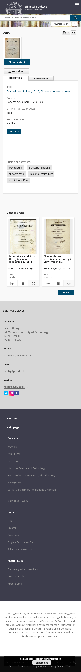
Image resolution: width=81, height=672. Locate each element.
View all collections (18, 500)
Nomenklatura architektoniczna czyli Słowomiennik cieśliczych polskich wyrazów (57, 259)
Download (18, 71)
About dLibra (15, 583)
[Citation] (73, 32)
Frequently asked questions (23, 569)
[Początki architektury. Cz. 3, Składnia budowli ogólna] (12, 48)
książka (11, 123)
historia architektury (41, 174)
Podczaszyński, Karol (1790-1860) (25, 102)
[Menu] (76, 3)
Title (10, 520)
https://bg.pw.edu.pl (14, 386)
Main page (13, 427)
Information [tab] (41, 78)
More (66, 292)
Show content (17, 62)
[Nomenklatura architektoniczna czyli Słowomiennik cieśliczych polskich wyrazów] (58, 236)
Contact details (16, 576)
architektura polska (39, 167)
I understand (41, 662)
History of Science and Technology (26, 468)
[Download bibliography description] (12, 283)
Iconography (14, 482)
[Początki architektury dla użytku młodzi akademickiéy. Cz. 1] (23, 236)
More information (52, 658)
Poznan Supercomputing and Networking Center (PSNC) (40, 666)
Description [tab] (15, 78)
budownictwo (16, 174)
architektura (15, 167)
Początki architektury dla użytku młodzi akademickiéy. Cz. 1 (21, 259)
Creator (12, 527)
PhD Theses (14, 454)
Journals (12, 446)
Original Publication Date (21, 542)
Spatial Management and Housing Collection (32, 489)
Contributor (14, 535)
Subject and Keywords (20, 549)
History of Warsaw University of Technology (31, 475)
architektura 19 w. (18, 180)
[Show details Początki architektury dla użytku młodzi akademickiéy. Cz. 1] (33, 283)
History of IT (14, 461)
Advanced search (61, 23)
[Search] (75, 18)
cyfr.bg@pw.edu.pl (14, 371)
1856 (9, 112)
